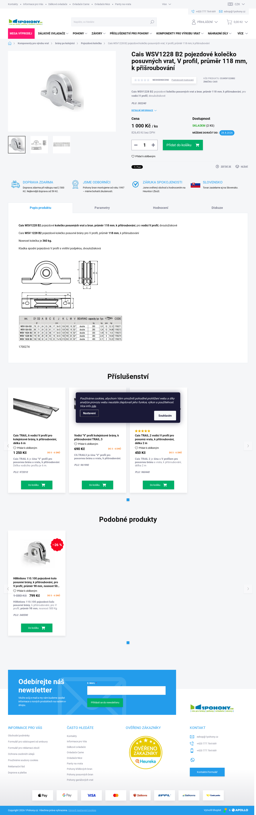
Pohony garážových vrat (80, 779)
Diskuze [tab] (217, 208)
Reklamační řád (16, 766)
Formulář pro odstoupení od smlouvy (28, 741)
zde (93, 406)
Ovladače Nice (102, 4)
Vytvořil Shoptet (212, 810)
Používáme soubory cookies (23, 760)
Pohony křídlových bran (79, 769)
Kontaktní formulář (207, 772)
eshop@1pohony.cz (207, 736)
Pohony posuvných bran (80, 774)
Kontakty (13, 4)
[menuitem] (21, 33)
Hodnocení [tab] (160, 208)
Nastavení (89, 413)
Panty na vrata (123, 4)
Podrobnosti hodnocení (183, 80)
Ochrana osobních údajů (21, 754)
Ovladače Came (80, 4)
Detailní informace (142, 110)
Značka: (210, 82)
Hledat (152, 22)
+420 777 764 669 (206, 743)
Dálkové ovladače (57, 4)
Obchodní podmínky (19, 735)
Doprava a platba (17, 772)
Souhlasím (165, 415)
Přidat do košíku (178, 145)
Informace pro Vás (33, 4)
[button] (128, 499)
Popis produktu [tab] (40, 208)
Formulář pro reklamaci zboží (23, 747)
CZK (237, 4)
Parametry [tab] (102, 208)
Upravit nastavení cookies (82, 810)
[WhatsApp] (192, 759)
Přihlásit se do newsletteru (105, 702)
